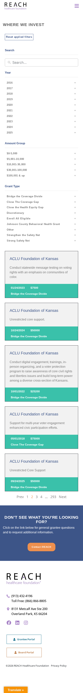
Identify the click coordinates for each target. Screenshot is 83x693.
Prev (20, 496)
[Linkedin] (17, 622)
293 (53, 496)
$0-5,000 (12, 153)
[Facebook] (9, 622)
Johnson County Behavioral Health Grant (33, 224)
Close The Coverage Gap (23, 202)
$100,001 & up (16, 175)
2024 (10, 127)
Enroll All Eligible (18, 218)
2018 (10, 93)
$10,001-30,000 (16, 164)
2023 (10, 121)
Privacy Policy (59, 665)
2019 (10, 99)
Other (10, 229)
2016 (10, 82)
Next (62, 496)
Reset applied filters (19, 36)
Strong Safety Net (18, 240)
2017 (10, 88)
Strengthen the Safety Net (23, 235)
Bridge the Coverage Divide (24, 196)
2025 (10, 132)
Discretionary (15, 212)
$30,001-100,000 (17, 170)
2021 (10, 110)
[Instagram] (26, 622)
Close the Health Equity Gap (25, 207)
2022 (10, 116)
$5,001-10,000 (15, 159)
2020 (10, 104)
